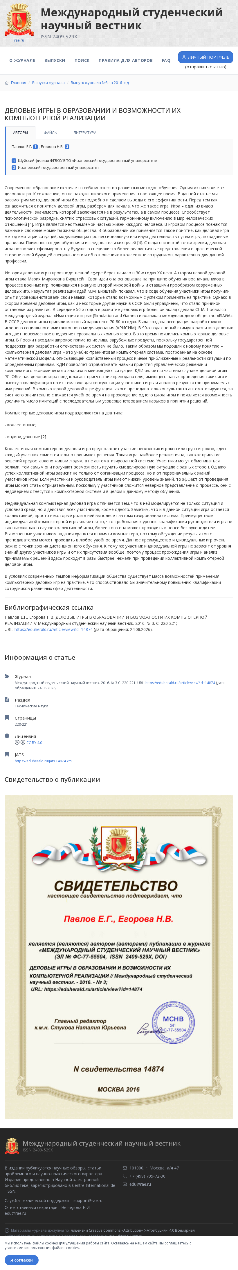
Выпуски (54, 60)
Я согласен (21, 1260)
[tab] (20, 132)
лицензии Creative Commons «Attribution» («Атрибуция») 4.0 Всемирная (133, 1230)
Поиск (82, 60)
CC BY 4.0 (34, 742)
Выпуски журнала (48, 82)
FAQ (166, 60)
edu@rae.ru (15, 1213)
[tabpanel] (119, 157)
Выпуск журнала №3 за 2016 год (100, 82)
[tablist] (119, 132)
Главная (18, 82)
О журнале (22, 60)
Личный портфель (209, 57)
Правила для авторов (126, 60)
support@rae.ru (87, 1200)
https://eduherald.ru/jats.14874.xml (44, 761)
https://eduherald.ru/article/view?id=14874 (180, 682)
